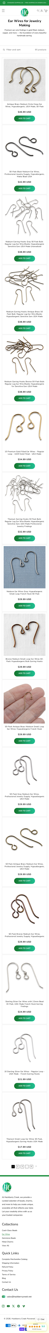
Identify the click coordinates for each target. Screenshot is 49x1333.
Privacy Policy (7, 1271)
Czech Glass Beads (9, 1230)
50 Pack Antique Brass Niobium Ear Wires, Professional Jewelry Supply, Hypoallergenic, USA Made (24, 866)
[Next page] (36, 1166)
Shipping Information (10, 1263)
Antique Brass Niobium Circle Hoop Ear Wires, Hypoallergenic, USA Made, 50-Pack (24, 105)
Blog (4, 1278)
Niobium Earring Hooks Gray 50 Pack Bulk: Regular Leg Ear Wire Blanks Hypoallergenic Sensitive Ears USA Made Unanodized (24, 244)
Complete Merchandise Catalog (14, 1259)
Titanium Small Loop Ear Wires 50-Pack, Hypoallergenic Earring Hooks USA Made (24, 1140)
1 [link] (13, 1166)
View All (5, 1246)
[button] (3, 11)
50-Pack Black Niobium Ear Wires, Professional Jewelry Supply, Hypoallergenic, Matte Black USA (24, 174)
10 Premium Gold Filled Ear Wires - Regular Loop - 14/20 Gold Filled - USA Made (24, 452)
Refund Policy (7, 1267)
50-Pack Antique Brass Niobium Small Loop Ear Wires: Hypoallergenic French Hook (24, 727)
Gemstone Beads (9, 1238)
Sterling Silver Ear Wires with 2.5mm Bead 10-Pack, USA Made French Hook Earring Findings (24, 1004)
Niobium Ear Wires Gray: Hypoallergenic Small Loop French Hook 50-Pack (24, 592)
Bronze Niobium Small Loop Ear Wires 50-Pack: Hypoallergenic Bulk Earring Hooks (24, 660)
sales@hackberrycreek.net (19, 1296)
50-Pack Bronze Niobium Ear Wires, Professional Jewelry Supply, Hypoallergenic (24, 935)
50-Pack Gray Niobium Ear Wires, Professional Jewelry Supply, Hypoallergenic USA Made (24, 796)
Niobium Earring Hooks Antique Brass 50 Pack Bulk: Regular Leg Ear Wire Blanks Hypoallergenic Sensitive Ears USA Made (24, 314)
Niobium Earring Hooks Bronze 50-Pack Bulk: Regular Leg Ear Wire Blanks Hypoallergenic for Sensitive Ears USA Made (24, 384)
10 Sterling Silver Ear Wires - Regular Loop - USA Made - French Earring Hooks (24, 1072)
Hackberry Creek (19, 1318)
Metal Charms (7, 1242)
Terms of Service (8, 1275)
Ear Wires (6, 1234)
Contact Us (6, 1282)
